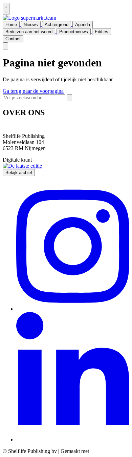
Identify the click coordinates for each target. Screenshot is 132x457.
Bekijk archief (18, 172)
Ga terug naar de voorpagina (33, 91)
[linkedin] (72, 439)
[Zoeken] (69, 97)
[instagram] (72, 309)
